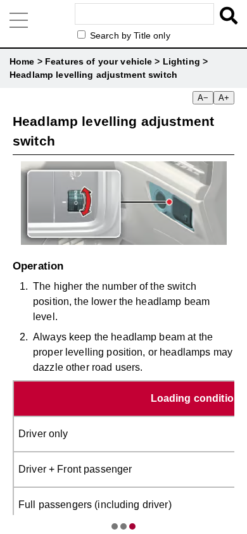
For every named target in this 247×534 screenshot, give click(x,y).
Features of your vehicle (98, 61)
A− (203, 97)
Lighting (181, 61)
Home (22, 61)
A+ (223, 97)
